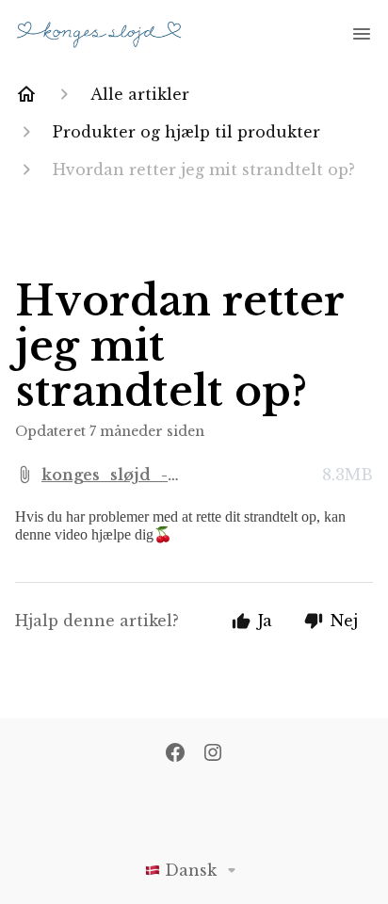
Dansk (191, 870)
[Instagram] (213, 754)
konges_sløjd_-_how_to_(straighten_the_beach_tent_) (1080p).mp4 (177, 475)
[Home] (26, 94)
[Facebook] (175, 754)
